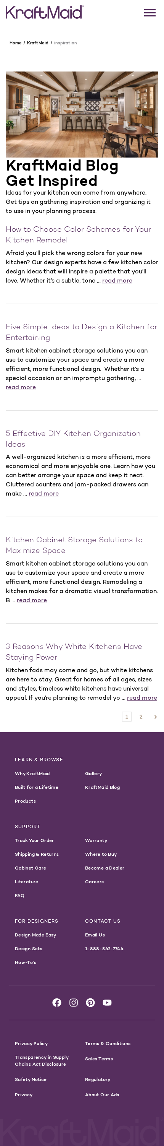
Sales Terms (99, 1058)
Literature (27, 881)
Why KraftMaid (32, 773)
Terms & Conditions (107, 1043)
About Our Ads (102, 1094)
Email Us (95, 935)
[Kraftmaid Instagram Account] (73, 1002)
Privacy (24, 1094)
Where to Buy (101, 854)
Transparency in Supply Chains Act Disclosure (41, 1060)
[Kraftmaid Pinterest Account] (90, 1002)
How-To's (25, 962)
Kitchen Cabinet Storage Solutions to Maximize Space (74, 545)
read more (117, 280)
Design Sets (28, 948)
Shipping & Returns (37, 854)
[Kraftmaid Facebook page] (56, 1002)
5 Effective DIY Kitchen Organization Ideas (73, 439)
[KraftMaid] (45, 12)
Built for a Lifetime (36, 787)
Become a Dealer (104, 868)
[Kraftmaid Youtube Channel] (107, 1002)
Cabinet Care (30, 868)
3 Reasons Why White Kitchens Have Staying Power (74, 652)
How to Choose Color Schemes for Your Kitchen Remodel (78, 235)
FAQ (19, 895)
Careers (94, 881)
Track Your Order (34, 840)
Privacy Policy (31, 1043)
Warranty (96, 840)
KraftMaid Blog (102, 787)
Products (25, 801)
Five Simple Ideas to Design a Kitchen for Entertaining (81, 332)
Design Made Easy (35, 935)
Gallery (93, 773)
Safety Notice (31, 1079)
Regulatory (98, 1079)
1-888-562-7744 (104, 948)
